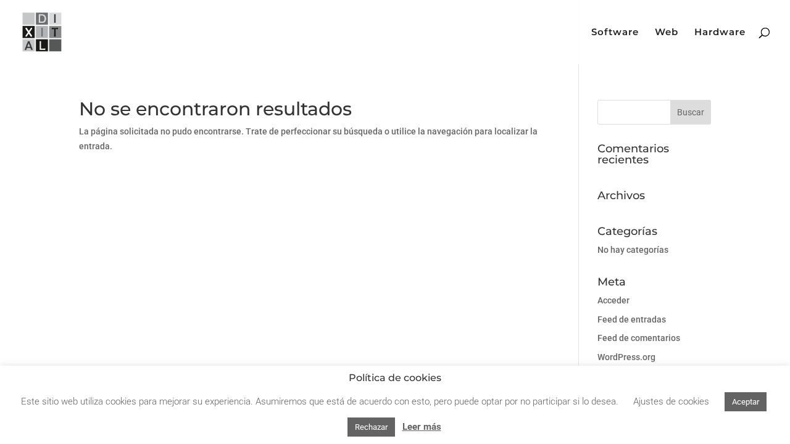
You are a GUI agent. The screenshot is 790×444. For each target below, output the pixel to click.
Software (615, 33)
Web (666, 33)
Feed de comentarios (638, 338)
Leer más (421, 426)
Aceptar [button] (745, 401)
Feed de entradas (631, 319)
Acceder (613, 300)
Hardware (720, 33)
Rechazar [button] (371, 427)
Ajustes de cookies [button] (671, 401)
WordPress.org (626, 357)
